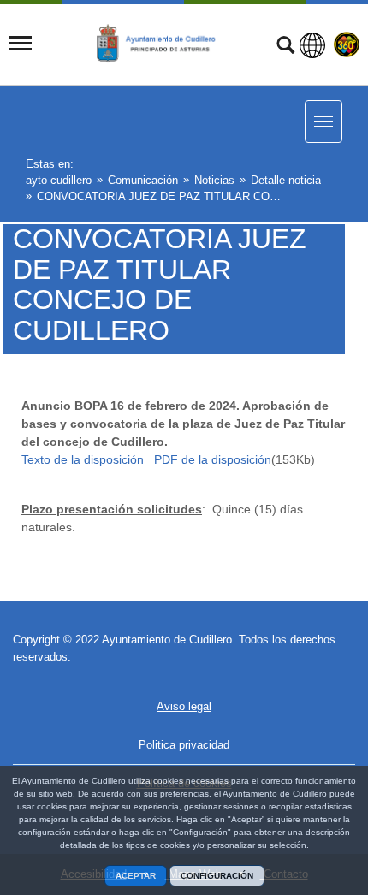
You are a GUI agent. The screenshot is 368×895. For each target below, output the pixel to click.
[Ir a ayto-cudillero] (164, 43)
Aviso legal (184, 706)
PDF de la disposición (212, 459)
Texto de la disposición (82, 459)
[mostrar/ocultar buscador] (285, 47)
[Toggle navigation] (20, 43)
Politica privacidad (184, 744)
